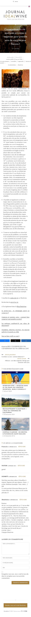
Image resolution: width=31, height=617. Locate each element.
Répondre (22, 447)
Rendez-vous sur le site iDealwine (15, 605)
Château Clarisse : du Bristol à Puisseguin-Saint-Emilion (15, 433)
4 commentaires (12, 65)
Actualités (17, 48)
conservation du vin (10, 348)
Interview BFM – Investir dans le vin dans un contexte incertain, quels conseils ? (15, 387)
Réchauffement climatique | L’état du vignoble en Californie (15, 410)
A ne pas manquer (4, 61)
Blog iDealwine (21, 306)
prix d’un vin (14, 302)
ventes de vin (14, 298)
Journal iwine (15, 14)
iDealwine (20, 65)
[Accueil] (12, 48)
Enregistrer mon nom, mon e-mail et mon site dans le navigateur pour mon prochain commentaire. (15, 576)
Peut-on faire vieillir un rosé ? (10, 336)
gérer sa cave (23, 348)
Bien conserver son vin (17, 346)
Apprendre (20, 61)
